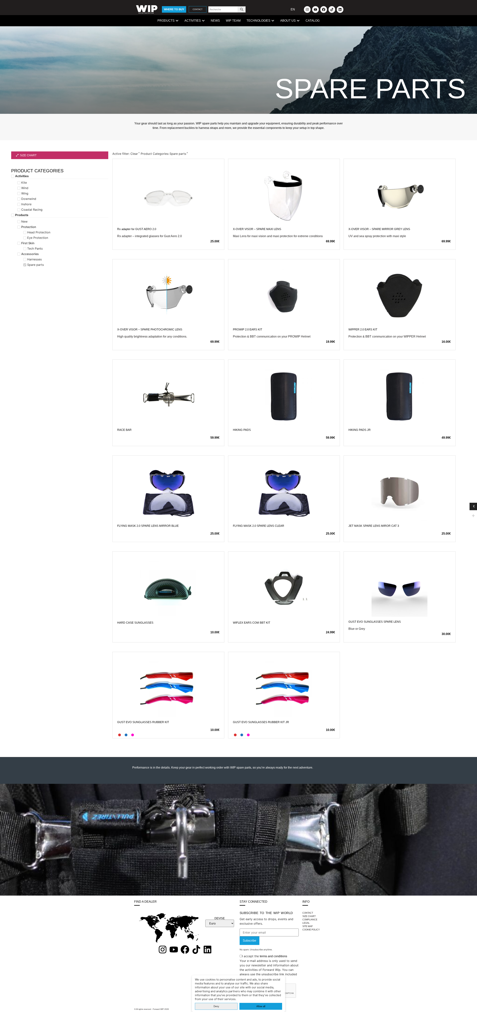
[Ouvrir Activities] (203, 20)
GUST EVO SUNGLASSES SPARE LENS (374, 621)
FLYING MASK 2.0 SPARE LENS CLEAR (258, 525)
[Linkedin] (340, 9)
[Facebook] (323, 9)
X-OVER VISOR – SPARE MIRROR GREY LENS (379, 229)
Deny (216, 1006)
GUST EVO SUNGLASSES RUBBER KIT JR (261, 722)
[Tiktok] (331, 9)
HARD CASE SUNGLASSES (135, 622)
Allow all (260, 1006)
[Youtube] (315, 9)
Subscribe (249, 940)
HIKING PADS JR (359, 429)
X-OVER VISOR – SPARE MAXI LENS (257, 229)
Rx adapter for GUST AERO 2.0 (136, 229)
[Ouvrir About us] (298, 20)
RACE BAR (124, 429)
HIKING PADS (242, 429)
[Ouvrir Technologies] (272, 20)
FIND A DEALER (145, 901)
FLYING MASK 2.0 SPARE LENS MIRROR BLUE (148, 525)
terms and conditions (273, 956)
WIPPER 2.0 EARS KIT (362, 329)
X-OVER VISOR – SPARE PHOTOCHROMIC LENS (149, 329)
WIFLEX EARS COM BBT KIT (251, 622)
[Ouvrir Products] (177, 20)
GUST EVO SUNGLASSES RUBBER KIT (143, 722)
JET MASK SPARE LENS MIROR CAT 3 (373, 525)
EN (293, 9)
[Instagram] (307, 9)
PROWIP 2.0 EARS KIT (247, 329)
